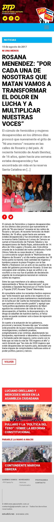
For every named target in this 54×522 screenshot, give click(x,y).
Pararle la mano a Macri (18, 439)
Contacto (40, 483)
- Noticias (22, 482)
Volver (9, 361)
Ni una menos (10, 50)
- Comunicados (25, 485)
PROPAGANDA (41, 480)
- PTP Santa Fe (7, 482)
